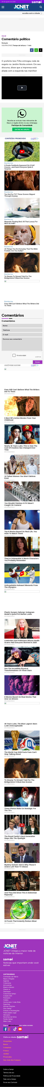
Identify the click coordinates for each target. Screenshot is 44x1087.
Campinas (7, 1047)
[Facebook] (32, 50)
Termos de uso (8, 1073)
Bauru (5, 1044)
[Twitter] (40, 50)
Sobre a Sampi (8, 1069)
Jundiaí (6, 1054)
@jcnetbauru (13, 1025)
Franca (6, 1051)
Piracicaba (7, 1057)
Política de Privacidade (11, 1076)
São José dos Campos (12, 1060)
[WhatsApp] (36, 50)
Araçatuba (7, 1041)
